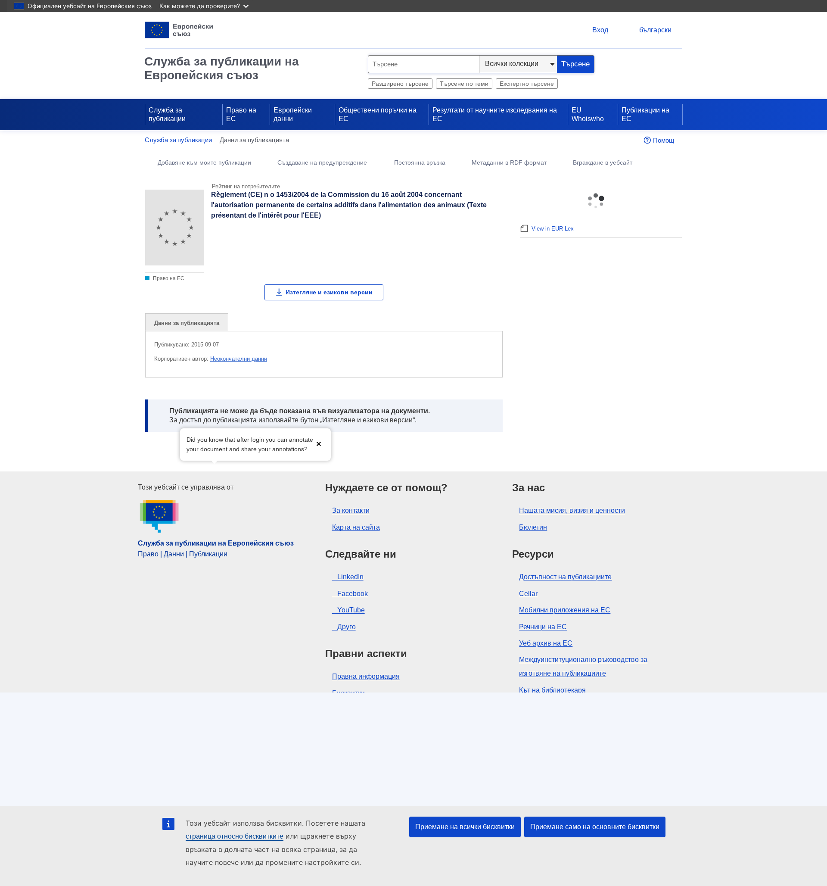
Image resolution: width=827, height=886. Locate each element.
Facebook (352, 593)
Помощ (663, 140)
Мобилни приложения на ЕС (564, 610)
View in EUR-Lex (553, 228)
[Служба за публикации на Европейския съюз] (179, 30)
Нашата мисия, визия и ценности (572, 510)
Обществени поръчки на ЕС (378, 114)
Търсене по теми (464, 83)
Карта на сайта (356, 527)
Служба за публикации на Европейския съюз (221, 68)
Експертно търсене (527, 83)
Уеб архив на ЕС (545, 643)
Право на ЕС (241, 114)
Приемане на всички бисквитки (465, 826)
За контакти (351, 510)
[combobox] (423, 64)
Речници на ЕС (543, 626)
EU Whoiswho (588, 114)
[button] (318, 443)
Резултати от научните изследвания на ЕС (494, 114)
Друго (346, 626)
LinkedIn (350, 576)
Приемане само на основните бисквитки (594, 826)
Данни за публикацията (186, 323)
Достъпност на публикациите (565, 576)
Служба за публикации (167, 114)
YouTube (351, 610)
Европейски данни (293, 114)
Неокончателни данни (238, 359)
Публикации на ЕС (645, 114)
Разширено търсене (400, 83)
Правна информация (366, 676)
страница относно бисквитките (234, 836)
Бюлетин (533, 527)
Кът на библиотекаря (552, 690)
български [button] (655, 30)
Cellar (528, 593)
